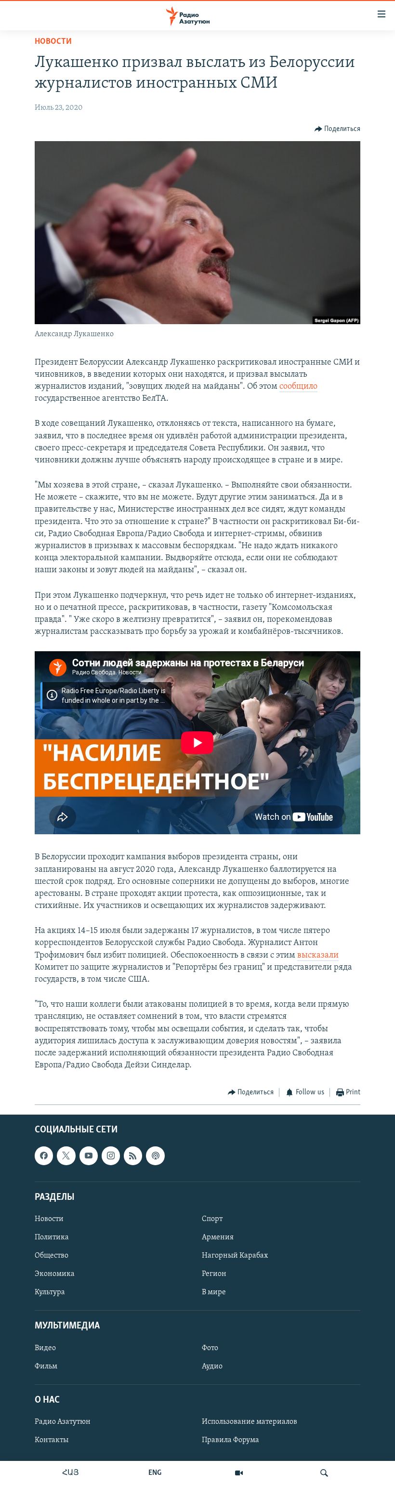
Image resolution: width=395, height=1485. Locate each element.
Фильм (46, 1366)
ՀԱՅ (70, 1473)
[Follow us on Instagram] (111, 1155)
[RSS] (133, 1155)
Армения (218, 1237)
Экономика (55, 1274)
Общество (51, 1256)
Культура (50, 1292)
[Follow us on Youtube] (88, 1155)
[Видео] (238, 1473)
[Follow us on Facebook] (44, 1155)
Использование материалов (249, 1422)
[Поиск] (324, 1473)
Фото (210, 1348)
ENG (154, 1473)
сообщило (298, 386)
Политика (52, 1237)
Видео (45, 1348)
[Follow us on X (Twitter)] (66, 1155)
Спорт (212, 1219)
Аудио (212, 1366)
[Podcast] (155, 1155)
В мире (214, 1292)
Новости (53, 42)
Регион (214, 1274)
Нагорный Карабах (235, 1256)
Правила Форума (230, 1440)
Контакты (51, 1440)
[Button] (338, 129)
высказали (318, 955)
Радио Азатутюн (63, 1422)
